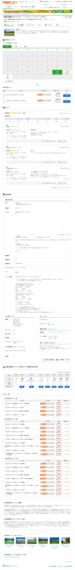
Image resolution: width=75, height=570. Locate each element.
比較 (4, 90)
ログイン (70, 4)
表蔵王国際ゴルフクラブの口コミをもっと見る (61, 187)
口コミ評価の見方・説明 (66, 113)
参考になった (62, 141)
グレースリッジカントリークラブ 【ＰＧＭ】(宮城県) (54, 546)
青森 (5, 557)
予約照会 (64, 7)
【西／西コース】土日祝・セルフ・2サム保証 (15, 94)
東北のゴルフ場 (12, 13)
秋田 (13, 557)
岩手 (8, 557)
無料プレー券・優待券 (30, 6)
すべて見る (66, 178)
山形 (16, 557)
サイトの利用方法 (52, 566)
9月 (16, 46)
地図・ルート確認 (49, 19)
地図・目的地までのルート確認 (64, 234)
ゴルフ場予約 (8, 6)
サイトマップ (60, 566)
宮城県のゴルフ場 (19, 13)
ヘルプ (53, 1)
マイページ (70, 7)
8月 (7, 46)
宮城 (11, 557)
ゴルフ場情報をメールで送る (64, 359)
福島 (18, 557)
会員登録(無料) (64, 4)
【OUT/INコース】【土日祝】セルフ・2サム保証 (15, 100)
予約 (67, 95)
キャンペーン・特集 (18, 6)
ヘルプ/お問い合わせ (68, 566)
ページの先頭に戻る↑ (68, 561)
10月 (25, 46)
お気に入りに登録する (49, 359)
